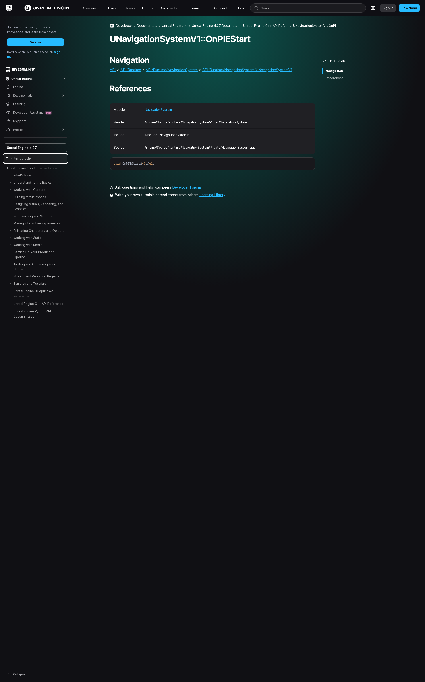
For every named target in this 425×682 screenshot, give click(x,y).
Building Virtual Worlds (30, 197)
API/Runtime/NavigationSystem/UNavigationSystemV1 (247, 70)
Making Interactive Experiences (37, 223)
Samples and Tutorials (30, 283)
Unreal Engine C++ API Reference (38, 304)
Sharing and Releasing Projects (37, 276)
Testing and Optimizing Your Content (34, 266)
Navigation (334, 71)
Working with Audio (28, 238)
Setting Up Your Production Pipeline (34, 254)
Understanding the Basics (33, 182)
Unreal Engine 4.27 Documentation (31, 168)
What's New (22, 175)
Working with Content (30, 189)
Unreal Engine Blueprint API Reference (34, 293)
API (113, 70)
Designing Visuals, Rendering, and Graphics (38, 206)
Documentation (147, 25)
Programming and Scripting (33, 216)
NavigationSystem (158, 109)
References (334, 78)
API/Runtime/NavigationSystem (172, 70)
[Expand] (10, 175)
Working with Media (28, 245)
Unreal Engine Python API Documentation (32, 313)
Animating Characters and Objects (39, 230)
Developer (124, 25)
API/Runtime (130, 70)
